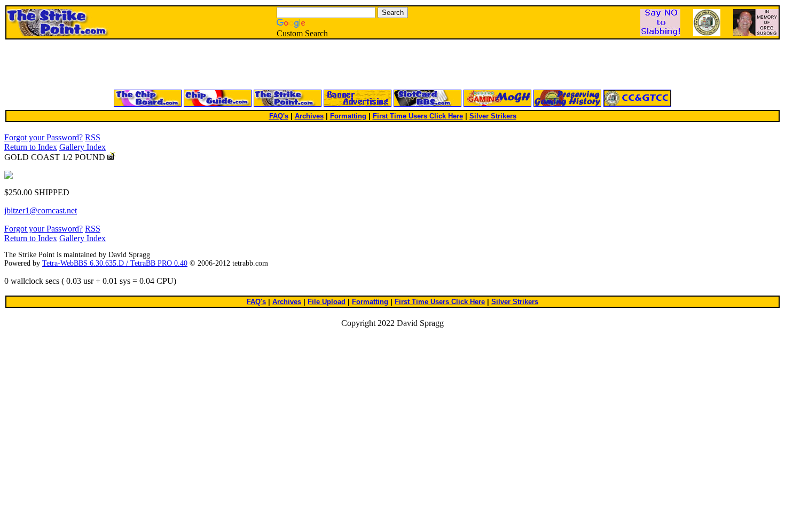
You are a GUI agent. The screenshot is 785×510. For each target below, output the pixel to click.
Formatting (348, 116)
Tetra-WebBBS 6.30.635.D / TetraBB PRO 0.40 (114, 263)
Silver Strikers (492, 116)
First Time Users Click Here (418, 116)
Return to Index (30, 147)
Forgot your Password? (43, 137)
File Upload (327, 302)
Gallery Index (82, 147)
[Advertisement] (264, 65)
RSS (92, 137)
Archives (309, 116)
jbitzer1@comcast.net (40, 210)
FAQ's (278, 116)
